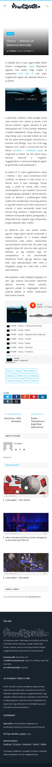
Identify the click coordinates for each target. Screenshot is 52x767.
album (9, 370)
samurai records (14, 380)
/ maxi (28, 150)
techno (34, 380)
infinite (20, 375)
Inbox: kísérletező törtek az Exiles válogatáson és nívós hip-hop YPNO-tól (26, 538)
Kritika (10, 34)
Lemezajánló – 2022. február (17, 500)
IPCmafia (12, 51)
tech (26, 380)
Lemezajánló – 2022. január (17, 577)
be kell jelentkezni (32, 596)
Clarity (31, 66)
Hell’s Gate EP (26, 73)
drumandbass (30, 370)
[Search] (47, 6)
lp (27, 375)
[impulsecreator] (26, 5)
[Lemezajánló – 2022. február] (26, 486)
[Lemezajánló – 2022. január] (26, 564)
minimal (34, 375)
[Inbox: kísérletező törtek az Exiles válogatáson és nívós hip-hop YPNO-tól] (26, 524)
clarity (18, 370)
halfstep (10, 375)
